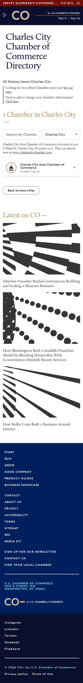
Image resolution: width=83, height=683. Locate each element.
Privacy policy (16, 673)
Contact (12, 495)
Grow (10, 465)
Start (9, 452)
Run (8, 458)
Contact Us (15, 558)
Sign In (62, 18)
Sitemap (11, 528)
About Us (13, 501)
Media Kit (13, 541)
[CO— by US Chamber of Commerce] (20, 15)
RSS (7, 534)
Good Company (18, 471)
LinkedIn (12, 629)
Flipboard (12, 648)
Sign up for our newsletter (30, 551)
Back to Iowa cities (21, 190)
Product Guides (19, 478)
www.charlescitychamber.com (32, 152)
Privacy (12, 508)
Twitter (11, 635)
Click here (11, 101)
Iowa (25, 81)
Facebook (12, 642)
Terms (10, 521)
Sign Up (75, 18)
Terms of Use (42, 673)
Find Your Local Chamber (28, 564)
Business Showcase (22, 484)
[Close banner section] (78, 3)
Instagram (13, 622)
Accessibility (16, 515)
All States (11, 81)
